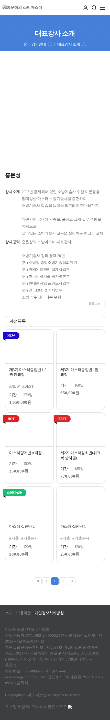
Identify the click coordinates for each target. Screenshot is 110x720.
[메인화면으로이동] (22, 8)
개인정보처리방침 (49, 613)
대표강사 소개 (68, 44)
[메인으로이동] (26, 44)
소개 (8, 613)
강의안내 (38, 44)
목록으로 (94, 304)
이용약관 (23, 613)
